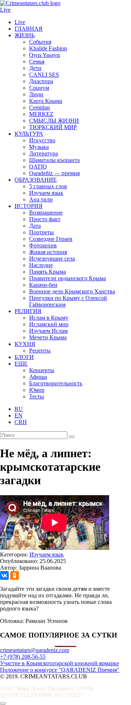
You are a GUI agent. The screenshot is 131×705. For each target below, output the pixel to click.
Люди (36, 94)
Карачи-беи (43, 285)
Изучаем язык (46, 193)
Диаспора (41, 81)
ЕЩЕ (21, 364)
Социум (39, 88)
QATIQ (38, 166)
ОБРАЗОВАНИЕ (36, 180)
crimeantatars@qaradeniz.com (34, 650)
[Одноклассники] (14, 575)
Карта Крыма (45, 101)
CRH (21, 422)
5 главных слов (48, 186)
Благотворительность (55, 383)
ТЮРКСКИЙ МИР (53, 127)
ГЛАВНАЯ (29, 29)
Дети (35, 68)
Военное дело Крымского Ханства (72, 291)
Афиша (38, 377)
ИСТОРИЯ (29, 206)
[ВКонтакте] (4, 575)
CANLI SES (44, 75)
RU (19, 409)
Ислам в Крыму (48, 318)
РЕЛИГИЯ (28, 311)
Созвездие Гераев (50, 239)
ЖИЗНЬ (25, 35)
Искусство (42, 140)
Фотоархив (43, 245)
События (40, 42)
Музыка (39, 147)
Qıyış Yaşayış (44, 55)
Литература (43, 153)
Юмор (36, 390)
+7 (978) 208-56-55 (22, 657)
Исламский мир (48, 324)
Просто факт (44, 219)
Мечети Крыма (48, 337)
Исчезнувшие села (52, 258)
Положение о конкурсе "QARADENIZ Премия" (59, 670)
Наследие (41, 265)
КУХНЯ (25, 344)
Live (5, 10)
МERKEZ (41, 114)
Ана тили (41, 199)
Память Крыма (47, 272)
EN (19, 415)
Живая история (48, 252)
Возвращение (46, 212)
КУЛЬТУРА (29, 134)
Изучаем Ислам (48, 331)
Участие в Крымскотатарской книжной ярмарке (59, 663)
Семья (36, 61)
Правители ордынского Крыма (67, 278)
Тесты (36, 396)
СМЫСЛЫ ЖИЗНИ (54, 121)
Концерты (41, 370)
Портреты (41, 232)
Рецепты (40, 350)
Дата (35, 226)
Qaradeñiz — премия (54, 173)
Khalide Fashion (48, 48)
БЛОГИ (24, 357)
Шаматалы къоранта (54, 160)
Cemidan (39, 107)
